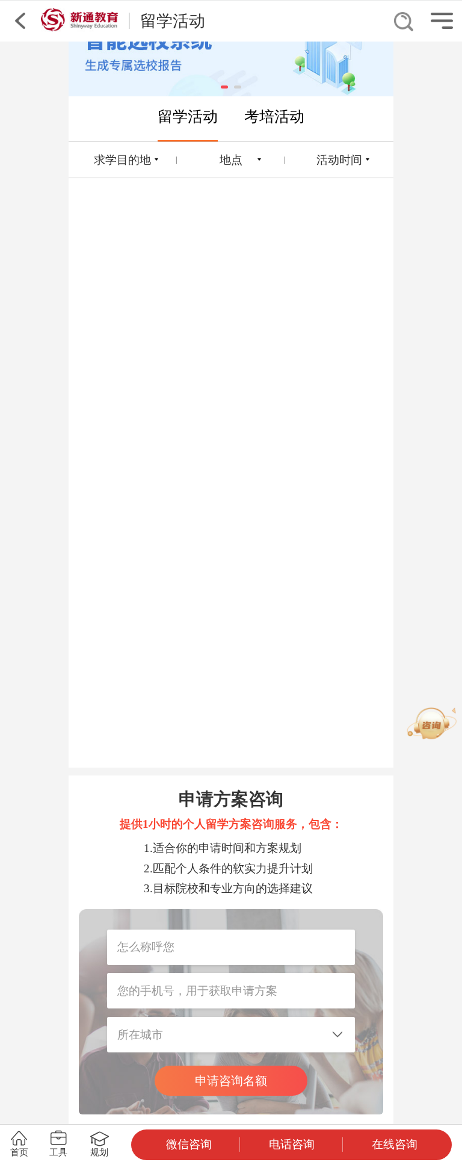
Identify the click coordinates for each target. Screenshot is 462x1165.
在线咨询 (394, 1144)
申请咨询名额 (231, 1080)
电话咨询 (292, 1144)
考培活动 (274, 116)
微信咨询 (189, 1144)
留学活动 (188, 116)
